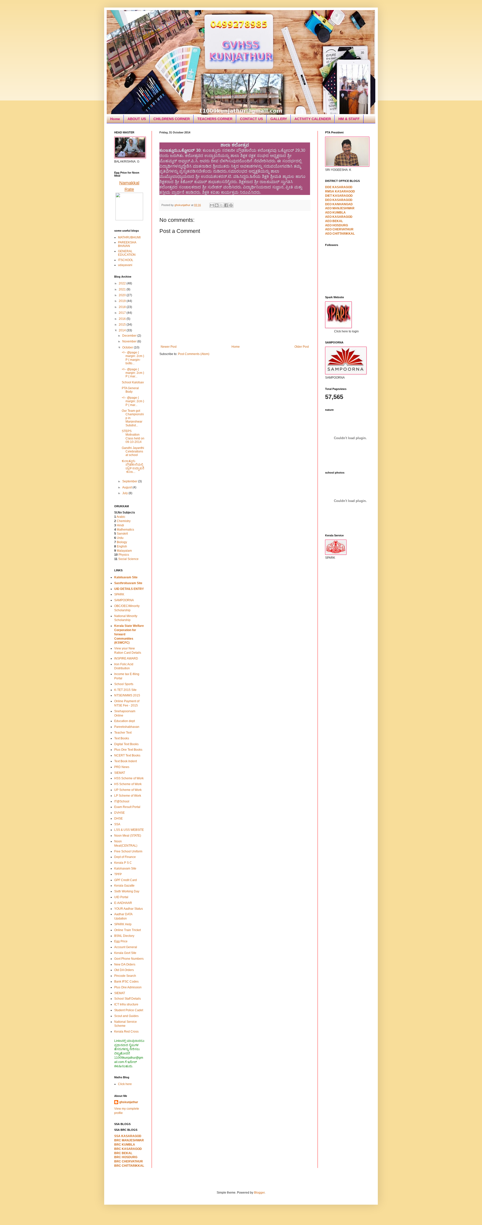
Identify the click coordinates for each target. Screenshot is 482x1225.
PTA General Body (130, 389)
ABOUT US (137, 119)
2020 (123, 295)
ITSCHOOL (125, 260)
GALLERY (278, 119)
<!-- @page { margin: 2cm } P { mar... (133, 373)
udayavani (125, 265)
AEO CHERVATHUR (339, 229)
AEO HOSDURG (336, 225)
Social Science (128, 559)
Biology (122, 542)
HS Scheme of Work (128, 784)
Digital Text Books (126, 744)
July (125, 493)
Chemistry (124, 521)
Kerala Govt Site (125, 953)
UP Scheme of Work (128, 790)
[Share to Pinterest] (230, 205)
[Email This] (211, 205)
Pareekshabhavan (126, 727)
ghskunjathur (128, 1102)
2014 (123, 330)
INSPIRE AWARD (126, 658)
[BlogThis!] (216, 205)
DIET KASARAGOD (339, 195)
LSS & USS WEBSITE (129, 830)
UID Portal (121, 897)
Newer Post (168, 346)
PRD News (121, 767)
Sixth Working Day (126, 891)
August (127, 487)
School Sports (123, 684)
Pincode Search (125, 976)
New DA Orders (124, 964)
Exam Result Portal (127, 807)
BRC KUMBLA (124, 1144)
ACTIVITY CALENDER (312, 119)
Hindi (120, 525)
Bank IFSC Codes (126, 981)
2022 (123, 283)
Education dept (124, 721)
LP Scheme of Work (127, 795)
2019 (123, 301)
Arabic (120, 517)
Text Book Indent (125, 761)
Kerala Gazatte (124, 885)
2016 (123, 319)
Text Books (121, 738)
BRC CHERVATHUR (128, 1161)
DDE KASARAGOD (338, 187)
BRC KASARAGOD (128, 1149)
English (122, 546)
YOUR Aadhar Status (128, 908)
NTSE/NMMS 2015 (127, 695)
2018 (123, 307)
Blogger (259, 1192)
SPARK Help (123, 924)
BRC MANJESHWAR (129, 1140)
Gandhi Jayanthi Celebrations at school (133, 451)
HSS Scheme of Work (129, 778)
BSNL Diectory (124, 936)
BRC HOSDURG (125, 1157)
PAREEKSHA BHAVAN (127, 244)
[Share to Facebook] (226, 205)
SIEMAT (119, 773)
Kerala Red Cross (126, 1031)
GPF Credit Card (125, 880)
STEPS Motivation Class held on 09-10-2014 (133, 436)
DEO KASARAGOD (338, 200)
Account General (125, 947)
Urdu (120, 538)
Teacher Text (123, 732)
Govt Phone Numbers (129, 958)
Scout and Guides (126, 1016)
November (129, 341)
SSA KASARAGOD (127, 1136)
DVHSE (119, 812)
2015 (123, 324)
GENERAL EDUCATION (127, 253)
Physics (123, 554)
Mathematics (125, 529)
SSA (117, 824)
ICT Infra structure (126, 1004)
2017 (123, 313)
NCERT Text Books (127, 755)
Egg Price (121, 941)
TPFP (118, 874)
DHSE (118, 818)
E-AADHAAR (123, 903)
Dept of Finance (125, 857)
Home (115, 119)
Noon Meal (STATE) (127, 835)
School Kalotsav (133, 382)
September (130, 481)
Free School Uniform (128, 851)
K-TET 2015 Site (125, 690)
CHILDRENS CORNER (171, 119)
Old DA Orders (124, 970)
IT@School (121, 801)
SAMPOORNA (124, 600)
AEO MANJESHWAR (339, 208)
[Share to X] (221, 205)
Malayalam (124, 550)
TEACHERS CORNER (214, 119)
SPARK (119, 594)
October (128, 347)
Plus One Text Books (128, 749)
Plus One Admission (128, 987)
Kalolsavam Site (125, 868)
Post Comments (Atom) (193, 354)
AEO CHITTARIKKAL (340, 233)
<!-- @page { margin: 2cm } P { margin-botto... (133, 358)
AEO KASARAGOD (338, 217)
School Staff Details (127, 998)
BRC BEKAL (123, 1153)
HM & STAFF (349, 119)
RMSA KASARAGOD (340, 191)
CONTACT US (251, 119)
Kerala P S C (123, 862)
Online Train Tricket (127, 930)
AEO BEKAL (334, 221)
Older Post (301, 346)
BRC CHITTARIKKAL (129, 1165)
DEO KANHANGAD (339, 204)
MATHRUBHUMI (129, 237)
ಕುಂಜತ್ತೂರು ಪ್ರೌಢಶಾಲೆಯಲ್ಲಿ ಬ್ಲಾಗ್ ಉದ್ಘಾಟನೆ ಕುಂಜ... (133, 466)
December (129, 335)
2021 (123, 289)
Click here (125, 1084)
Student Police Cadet (128, 1010)
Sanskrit (122, 533)
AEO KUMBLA (335, 212)
